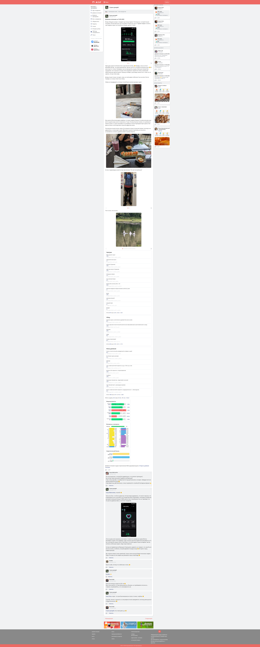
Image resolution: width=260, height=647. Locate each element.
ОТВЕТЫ (113, 638)
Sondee (111, 560)
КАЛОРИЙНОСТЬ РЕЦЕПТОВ (117, 636)
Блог (106, 11)
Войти (167, 2)
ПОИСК (113, 631)
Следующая (148, 618)
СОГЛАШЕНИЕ (133, 640)
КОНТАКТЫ (140, 637)
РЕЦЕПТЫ (93, 634)
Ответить (111, 485)
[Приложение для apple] (96, 45)
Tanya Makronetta (113, 472)
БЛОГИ (93, 636)
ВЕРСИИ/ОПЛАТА (134, 635)
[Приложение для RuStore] (96, 41)
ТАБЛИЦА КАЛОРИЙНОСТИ (117, 634)
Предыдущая (109, 618)
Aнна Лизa (109, 596)
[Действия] (150, 474)
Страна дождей (114, 7)
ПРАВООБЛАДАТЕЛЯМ (135, 631)
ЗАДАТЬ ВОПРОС (134, 637)
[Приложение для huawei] (96, 49)
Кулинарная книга (113, 11)
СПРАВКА (133, 634)
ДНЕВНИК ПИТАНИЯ (95, 631)
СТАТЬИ (93, 638)
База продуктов (122, 11)
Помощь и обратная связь (96, 38)
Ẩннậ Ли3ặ (111, 579)
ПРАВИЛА (138, 640)
